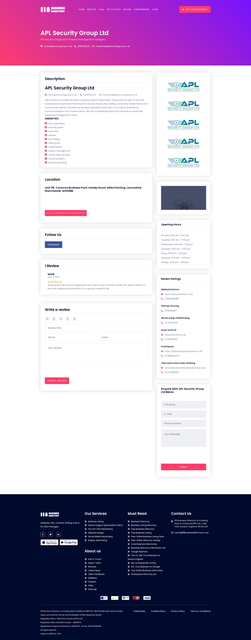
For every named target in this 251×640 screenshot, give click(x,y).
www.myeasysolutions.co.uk (179, 294)
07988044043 (172, 355)
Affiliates (92, 578)
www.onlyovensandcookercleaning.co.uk (185, 367)
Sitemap (92, 589)
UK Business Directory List (143, 574)
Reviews (92, 566)
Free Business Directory (143, 529)
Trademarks (139, 611)
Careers (92, 581)
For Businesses (141, 9)
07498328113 (171, 339)
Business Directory (140, 521)
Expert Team (94, 562)
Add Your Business (196, 9)
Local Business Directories (144, 544)
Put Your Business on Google (145, 566)
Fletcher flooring (170, 305)
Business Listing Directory (143, 525)
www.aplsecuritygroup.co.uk (58, 46)
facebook (53, 244)
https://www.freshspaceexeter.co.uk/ (183, 351)
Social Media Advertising (100, 536)
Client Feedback (96, 574)
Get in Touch (114, 9)
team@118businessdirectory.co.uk (192, 532)
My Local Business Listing (143, 562)
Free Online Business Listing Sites (147, 536)
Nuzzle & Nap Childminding (175, 318)
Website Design (96, 532)
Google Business (139, 551)
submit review (57, 380)
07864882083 (172, 298)
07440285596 (172, 372)
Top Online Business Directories (147, 570)
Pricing (127, 9)
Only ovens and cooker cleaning (178, 363)
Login (155, 9)
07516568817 (171, 310)
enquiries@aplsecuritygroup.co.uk (113, 46)
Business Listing (96, 521)
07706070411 (171, 322)
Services (91, 9)
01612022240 (84, 46)
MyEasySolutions (170, 289)
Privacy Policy (178, 611)
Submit (183, 467)
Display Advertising (97, 540)
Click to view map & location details (66, 213)
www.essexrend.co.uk (175, 334)
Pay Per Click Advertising (100, 529)
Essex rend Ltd (168, 330)
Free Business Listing (141, 532)
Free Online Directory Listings (145, 540)
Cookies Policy (158, 611)
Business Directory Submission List (148, 547)
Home (81, 9)
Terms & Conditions (200, 611)
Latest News (94, 570)
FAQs (101, 9)
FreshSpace (167, 346)
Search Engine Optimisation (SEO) (105, 525)
